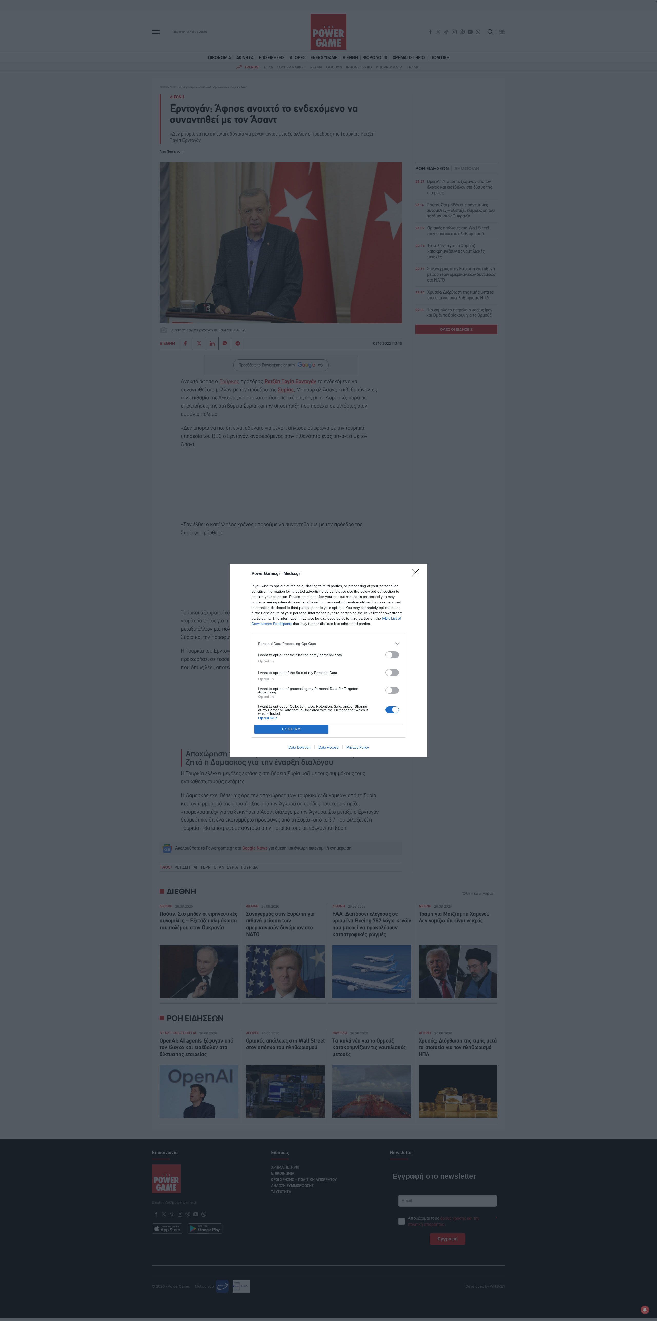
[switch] (392, 654)
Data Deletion (299, 747)
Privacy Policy (357, 747)
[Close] (417, 574)
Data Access (328, 747)
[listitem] (328, 643)
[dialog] (328, 660)
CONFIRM (291, 729)
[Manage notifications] (645, 1310)
